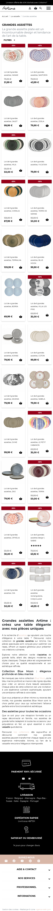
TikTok (47, 861)
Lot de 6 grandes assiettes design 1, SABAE (38, 538)
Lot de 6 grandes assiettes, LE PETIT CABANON (38, 442)
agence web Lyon (43, 909)
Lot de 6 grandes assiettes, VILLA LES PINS (39, 306)
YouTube (22, 861)
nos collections (21, 732)
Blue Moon (40, 678)
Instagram (38, 861)
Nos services (26, 878)
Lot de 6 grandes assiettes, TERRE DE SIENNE (39, 211)
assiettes (22, 635)
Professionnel (26, 887)
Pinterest (30, 861)
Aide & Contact (26, 869)
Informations (26, 896)
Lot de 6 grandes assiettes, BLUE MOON (37, 260)
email (5, 861)
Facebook (14, 861)
